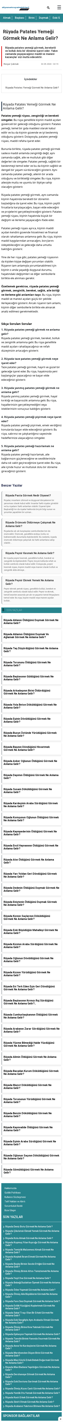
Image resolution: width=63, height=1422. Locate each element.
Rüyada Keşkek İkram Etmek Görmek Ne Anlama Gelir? (30, 1258)
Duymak (43, 17)
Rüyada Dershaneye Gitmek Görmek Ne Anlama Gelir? (30, 1375)
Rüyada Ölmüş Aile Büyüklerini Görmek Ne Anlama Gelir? (31, 1295)
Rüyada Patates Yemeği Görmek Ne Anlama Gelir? (32, 87)
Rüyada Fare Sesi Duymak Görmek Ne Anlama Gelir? (32, 1301)
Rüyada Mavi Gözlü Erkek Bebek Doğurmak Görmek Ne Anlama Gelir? (32, 1361)
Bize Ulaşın (10, 1210)
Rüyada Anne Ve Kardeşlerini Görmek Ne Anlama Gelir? (30, 1347)
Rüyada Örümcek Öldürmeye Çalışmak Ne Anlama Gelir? (30, 524)
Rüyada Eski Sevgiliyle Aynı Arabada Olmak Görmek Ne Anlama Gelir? (32, 1321)
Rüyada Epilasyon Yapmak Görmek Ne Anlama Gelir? (32, 1334)
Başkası (19, 17)
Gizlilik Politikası (13, 1192)
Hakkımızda (10, 1188)
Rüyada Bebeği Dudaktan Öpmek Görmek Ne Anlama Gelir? (32, 1284)
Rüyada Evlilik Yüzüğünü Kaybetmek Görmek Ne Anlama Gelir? (30, 1307)
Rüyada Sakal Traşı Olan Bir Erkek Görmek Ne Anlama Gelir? (29, 1314)
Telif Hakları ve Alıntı (15, 1201)
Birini (32, 17)
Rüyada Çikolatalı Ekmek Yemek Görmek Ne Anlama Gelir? (32, 1232)
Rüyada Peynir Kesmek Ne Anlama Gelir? (29, 553)
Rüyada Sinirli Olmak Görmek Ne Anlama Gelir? (29, 1402)
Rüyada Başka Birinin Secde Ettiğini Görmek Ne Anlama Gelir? (29, 1265)
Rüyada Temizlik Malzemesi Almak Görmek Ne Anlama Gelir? (29, 1251)
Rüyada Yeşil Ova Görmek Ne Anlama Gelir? (28, 1278)
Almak (6, 17)
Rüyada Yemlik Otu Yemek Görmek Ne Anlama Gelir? (32, 1393)
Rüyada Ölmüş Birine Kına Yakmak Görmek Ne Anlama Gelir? (29, 1328)
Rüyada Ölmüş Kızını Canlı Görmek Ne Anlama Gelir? (32, 1388)
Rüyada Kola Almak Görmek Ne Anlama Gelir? (29, 1238)
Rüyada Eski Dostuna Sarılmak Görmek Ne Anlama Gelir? (31, 1383)
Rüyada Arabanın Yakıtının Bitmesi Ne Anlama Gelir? (32, 1406)
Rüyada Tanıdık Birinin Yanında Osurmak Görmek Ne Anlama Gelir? (32, 1340)
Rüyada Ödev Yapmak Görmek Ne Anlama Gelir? (30, 1289)
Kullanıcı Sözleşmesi (15, 1197)
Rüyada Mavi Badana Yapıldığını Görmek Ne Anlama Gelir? (32, 1368)
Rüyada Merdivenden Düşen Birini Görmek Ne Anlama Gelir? (29, 1354)
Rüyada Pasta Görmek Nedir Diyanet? (28, 495)
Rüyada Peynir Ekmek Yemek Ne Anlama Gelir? (29, 582)
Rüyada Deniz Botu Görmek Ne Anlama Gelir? (29, 1226)
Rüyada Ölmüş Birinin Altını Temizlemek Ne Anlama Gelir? (32, 1272)
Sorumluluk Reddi (13, 1206)
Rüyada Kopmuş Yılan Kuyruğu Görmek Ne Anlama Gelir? (31, 1244)
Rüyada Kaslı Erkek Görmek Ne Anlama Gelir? (29, 1397)
